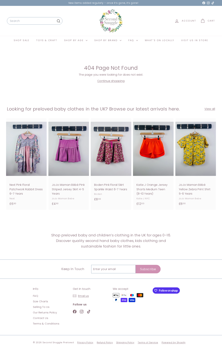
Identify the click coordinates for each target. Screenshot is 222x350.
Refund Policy (105, 342)
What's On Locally (159, 40)
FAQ (131, 40)
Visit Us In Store (194, 40)
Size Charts (40, 301)
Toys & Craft (46, 40)
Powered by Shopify (174, 342)
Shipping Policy (125, 342)
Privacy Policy (85, 342)
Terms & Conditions (46, 323)
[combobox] (34, 21)
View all (209, 109)
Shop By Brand (106, 40)
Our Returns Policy (45, 312)
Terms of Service (148, 342)
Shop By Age (74, 40)
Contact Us (40, 318)
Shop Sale (21, 40)
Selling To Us (41, 307)
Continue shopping (111, 81)
